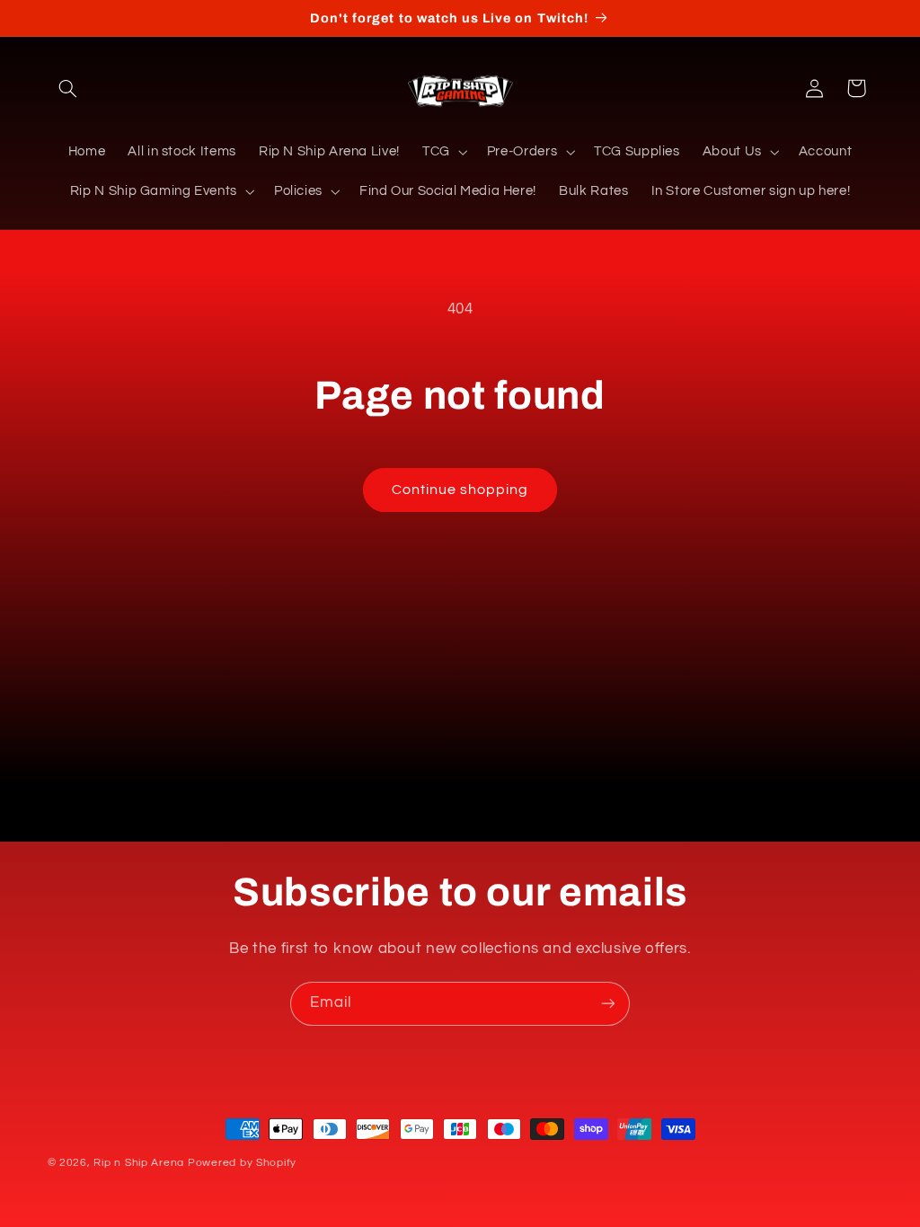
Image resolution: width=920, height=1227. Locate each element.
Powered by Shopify (242, 1163)
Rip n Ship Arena (138, 1163)
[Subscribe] (608, 1004)
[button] (68, 88)
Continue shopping (460, 489)
